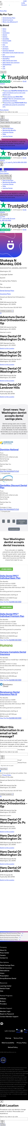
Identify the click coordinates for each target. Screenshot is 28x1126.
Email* (20, 760)
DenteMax (5, 39)
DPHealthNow (6, 64)
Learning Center (7, 136)
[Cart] (4, 162)
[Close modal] (1, 1101)
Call (15, 602)
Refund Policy (13, 1047)
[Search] (1, 162)
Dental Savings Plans (8, 18)
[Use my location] (2, 117)
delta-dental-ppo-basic (9, 60)
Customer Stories (7, 132)
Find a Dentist (4, 110)
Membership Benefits (9, 130)
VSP (3, 66)
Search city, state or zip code (9, 112)
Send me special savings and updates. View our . (13, 774)
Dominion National (8, 50)
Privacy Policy (6, 775)
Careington (6, 33)
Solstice (4, 37)
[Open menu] (0, 7)
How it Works (5, 126)
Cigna (4, 31)
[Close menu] (1, 165)
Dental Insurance (7, 20)
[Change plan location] (1, 4)
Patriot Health (6, 40)
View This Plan (4, 602)
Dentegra (5, 48)
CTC (3, 68)
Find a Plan (3, 11)
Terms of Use (18, 1038)
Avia (3, 45)
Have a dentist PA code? (9, 122)
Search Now (4, 120)
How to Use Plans (7, 128)
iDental (4, 35)
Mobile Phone (22, 762)
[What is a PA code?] (19, 122)
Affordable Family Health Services (13, 52)
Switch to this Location (7, 348)
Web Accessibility (8, 1043)
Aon (3, 54)
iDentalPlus (5, 58)
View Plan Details (5, 471)
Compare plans (22, 522)
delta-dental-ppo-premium (11, 62)
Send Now (4, 769)
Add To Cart (15, 471)
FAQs (4, 134)
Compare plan (5, 473)
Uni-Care (5, 46)
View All (3, 72)
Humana (5, 42)
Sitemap (8, 1038)
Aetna (4, 29)
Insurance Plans (5, 294)
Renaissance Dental (8, 56)
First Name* (21, 749)
